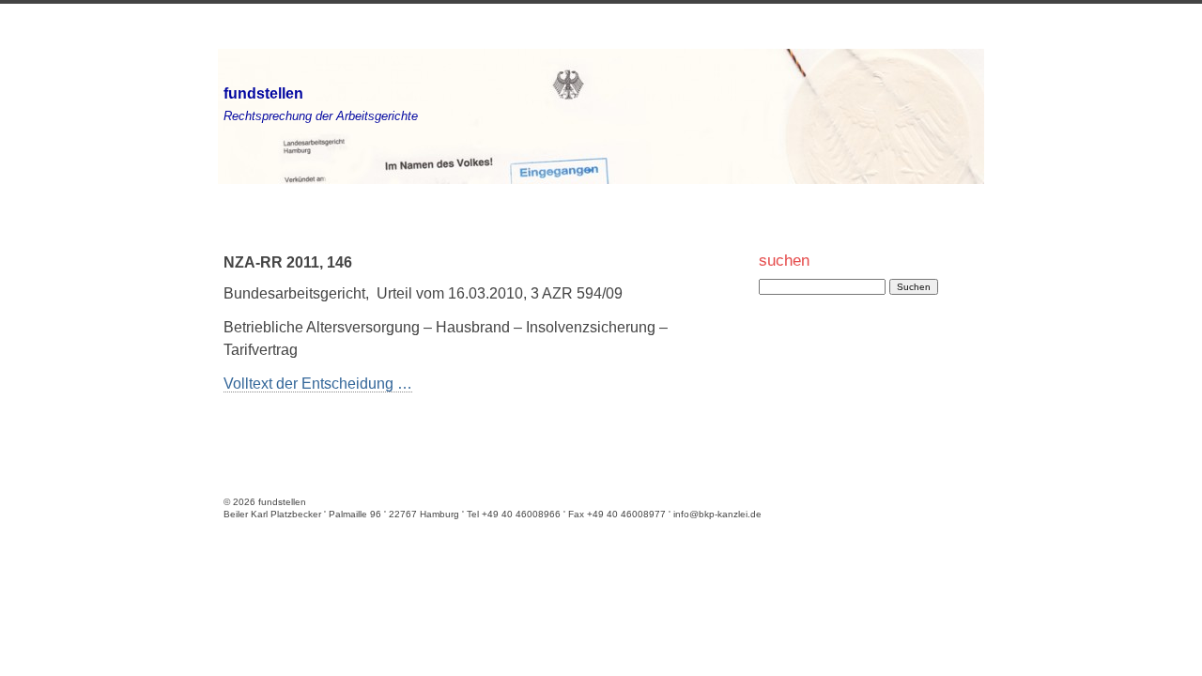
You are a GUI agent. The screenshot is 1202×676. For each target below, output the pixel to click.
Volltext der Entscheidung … (317, 384)
